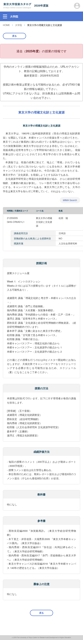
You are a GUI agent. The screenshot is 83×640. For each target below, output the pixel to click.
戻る (14, 35)
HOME (6, 25)
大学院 (18, 25)
